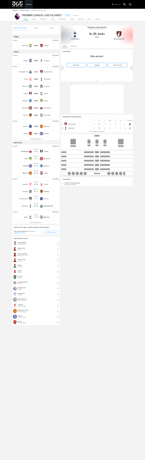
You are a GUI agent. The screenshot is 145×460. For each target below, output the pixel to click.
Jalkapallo (15, 10)
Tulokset (29, 4)
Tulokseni (117, 4)
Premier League (24, 10)
